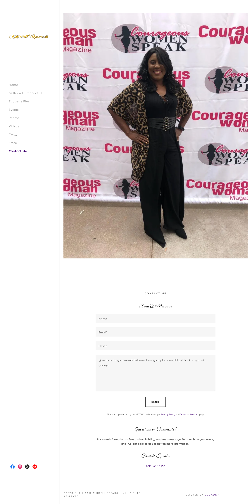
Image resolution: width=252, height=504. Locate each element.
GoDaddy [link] (212, 494)
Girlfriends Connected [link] (25, 93)
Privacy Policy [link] (168, 414)
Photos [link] (14, 118)
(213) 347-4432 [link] (155, 466)
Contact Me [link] (18, 151)
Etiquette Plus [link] (19, 101)
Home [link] (13, 85)
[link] (29, 36)
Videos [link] (14, 126)
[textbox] (155, 318)
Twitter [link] (14, 134)
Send (155, 401)
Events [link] (14, 109)
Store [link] (13, 143)
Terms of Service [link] (188, 414)
